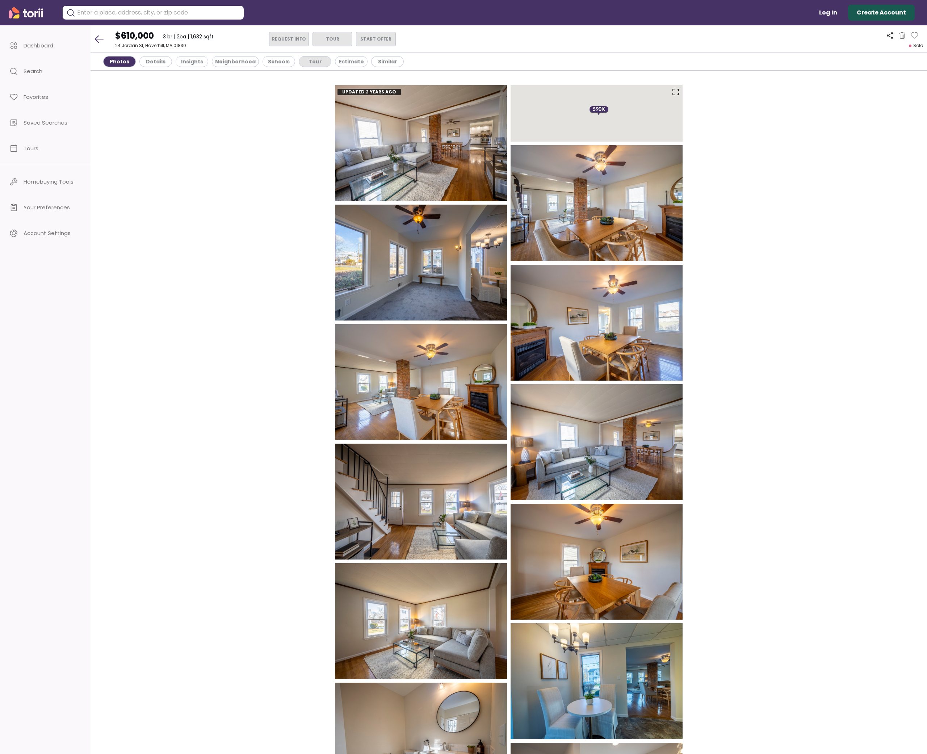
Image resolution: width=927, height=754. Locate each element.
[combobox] (158, 12)
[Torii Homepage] (31, 12)
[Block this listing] (902, 35)
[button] (45, 45)
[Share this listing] (889, 35)
